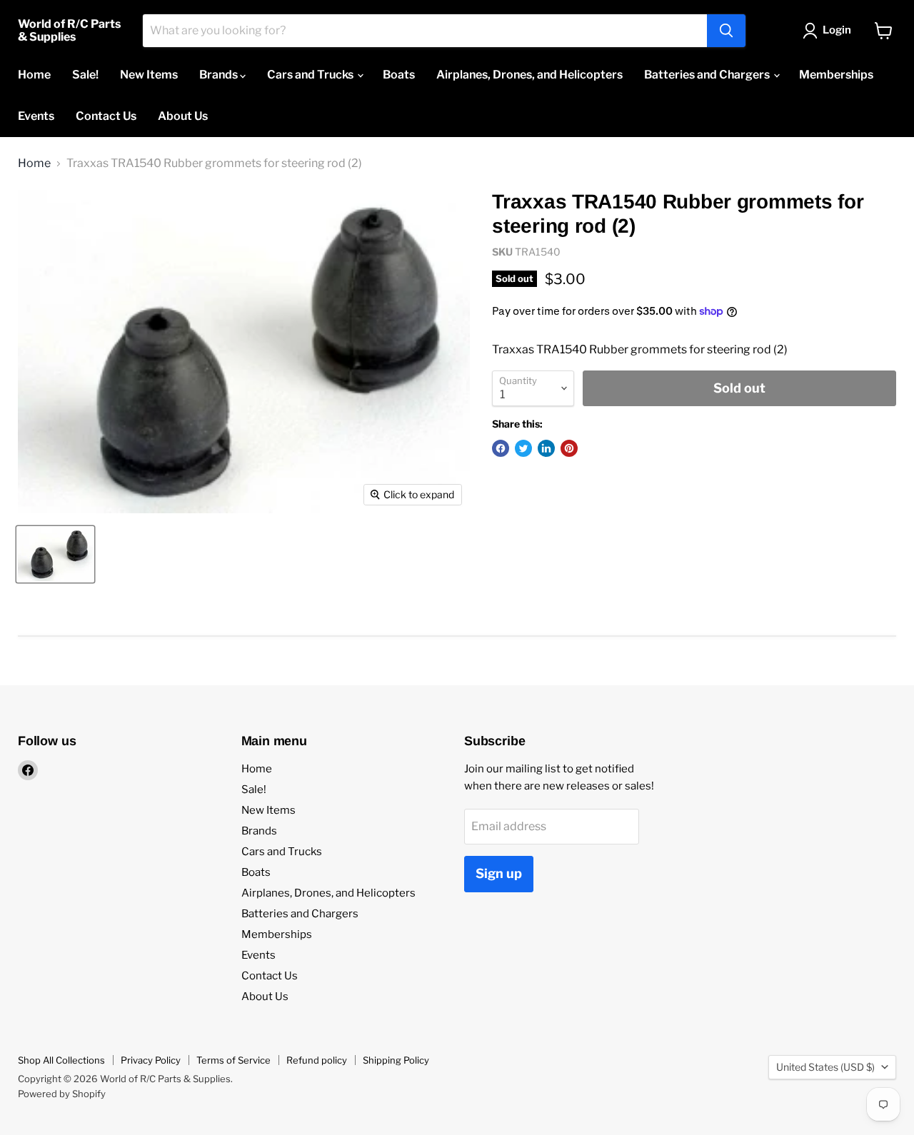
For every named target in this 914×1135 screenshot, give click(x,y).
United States (825, 1067)
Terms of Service (233, 1060)
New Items (149, 74)
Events (36, 116)
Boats (399, 74)
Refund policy (316, 1060)
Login (837, 30)
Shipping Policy (396, 1060)
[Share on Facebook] (500, 448)
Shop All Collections (61, 1060)
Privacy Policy (151, 1060)
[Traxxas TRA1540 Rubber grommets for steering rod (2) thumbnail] (55, 554)
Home (34, 74)
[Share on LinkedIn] (546, 448)
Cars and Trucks (311, 74)
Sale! (85, 74)
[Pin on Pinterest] (569, 448)
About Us (183, 116)
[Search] (726, 30)
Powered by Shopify (62, 1093)
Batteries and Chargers (708, 74)
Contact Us (106, 116)
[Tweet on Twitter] (523, 448)
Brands (219, 74)
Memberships (836, 74)
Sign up (499, 873)
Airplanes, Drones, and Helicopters (529, 74)
